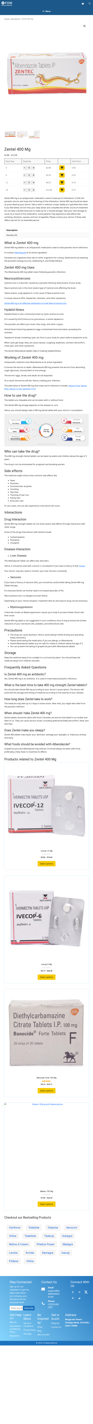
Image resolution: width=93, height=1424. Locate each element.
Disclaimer (14, 1335)
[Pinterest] (72, 1298)
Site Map (27, 1333)
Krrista (30, 1252)
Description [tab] (12, 230)
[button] (84, 26)
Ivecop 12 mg (15, 388)
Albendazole (20, 252)
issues (82, 566)
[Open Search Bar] (89, 4)
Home (6, 19)
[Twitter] (86, 1292)
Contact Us (56, 1327)
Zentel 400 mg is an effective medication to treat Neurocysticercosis (35, 303)
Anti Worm (15, 19)
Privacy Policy (29, 1330)
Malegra (68, 1244)
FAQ (11, 1318)
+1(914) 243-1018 (53, 1305)
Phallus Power (45, 1244)
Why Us (13, 1322)
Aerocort (71, 1227)
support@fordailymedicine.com (54, 1293)
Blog (39, 1330)
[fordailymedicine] (6, 4)
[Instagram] (79, 1292)
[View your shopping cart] (82, 4)
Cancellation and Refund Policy (15, 1329)
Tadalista (30, 1236)
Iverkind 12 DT (29, 388)
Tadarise (52, 1227)
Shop (39, 1327)
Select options (46, 863)
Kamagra (47, 1252)
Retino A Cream (18, 1244)
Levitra (13, 1252)
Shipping (55, 1323)
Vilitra (12, 1236)
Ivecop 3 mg (74, 385)
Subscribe (28, 1308)
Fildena (13, 1261)
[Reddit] (79, 1298)
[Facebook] (72, 1292)
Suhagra (67, 1236)
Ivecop (66, 1252)
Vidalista (34, 1227)
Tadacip (49, 1236)
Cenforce (14, 1227)
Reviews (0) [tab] (11, 235)
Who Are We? (43, 1334)
